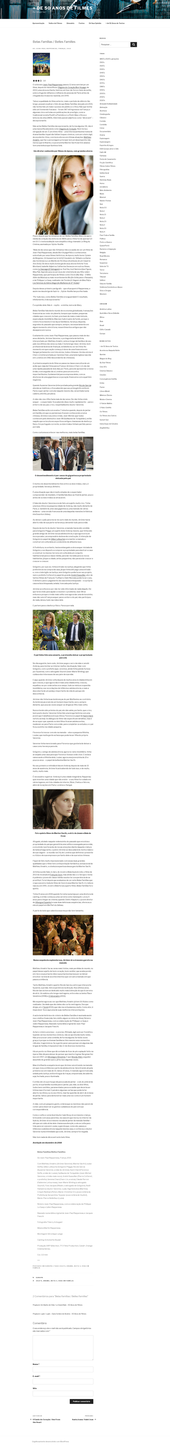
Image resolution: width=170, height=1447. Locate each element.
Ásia (101, 321)
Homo (102, 183)
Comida (103, 121)
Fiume (102, 387)
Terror (102, 270)
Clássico (103, 118)
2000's (102, 93)
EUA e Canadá (105, 329)
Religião (103, 252)
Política (102, 239)
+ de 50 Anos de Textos (115, 23)
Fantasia (103, 156)
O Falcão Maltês (106, 403)
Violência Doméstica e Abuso (111, 287)
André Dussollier (78, 575)
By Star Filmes (105, 363)
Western (103, 294)
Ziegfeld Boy (104, 428)
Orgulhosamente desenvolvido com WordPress (50, 1442)
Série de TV (104, 266)
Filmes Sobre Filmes (107, 166)
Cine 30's (103, 367)
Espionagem (104, 138)
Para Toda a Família (107, 235)
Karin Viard (88, 716)
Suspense (103, 263)
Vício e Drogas (105, 291)
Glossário (70, 23)
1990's (102, 90)
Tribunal (103, 277)
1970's (102, 83)
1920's (102, 66)
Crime (102, 128)
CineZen (103, 375)
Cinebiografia (105, 114)
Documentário (105, 131)
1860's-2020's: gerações (109, 59)
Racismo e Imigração (108, 249)
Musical (103, 197)
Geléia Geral (104, 173)
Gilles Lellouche (58, 539)
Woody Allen (76, 1057)
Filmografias (104, 169)
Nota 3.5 (103, 228)
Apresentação (38, 23)
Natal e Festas (105, 201)
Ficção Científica (106, 163)
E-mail (36, 1376)
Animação (103, 107)
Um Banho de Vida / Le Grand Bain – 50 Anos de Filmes (61, 1305)
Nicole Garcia (85, 385)
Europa (48, 1266)
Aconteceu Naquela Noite (110, 350)
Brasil (102, 325)
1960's (102, 80)
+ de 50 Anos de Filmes (63, 8)
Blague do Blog (105, 359)
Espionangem (105, 142)
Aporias (103, 354)
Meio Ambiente (106, 190)
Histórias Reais (105, 180)
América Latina (105, 309)
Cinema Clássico (106, 371)
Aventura (103, 111)
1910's (102, 62)
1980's (102, 86)
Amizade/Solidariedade (108, 104)
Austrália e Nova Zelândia (109, 313)
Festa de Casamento (108, 159)
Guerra (102, 176)
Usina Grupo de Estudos (109, 424)
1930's (102, 69)
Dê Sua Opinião (95, 23)
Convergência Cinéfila (108, 379)
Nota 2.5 (103, 221)
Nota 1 (102, 211)
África (102, 317)
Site (35, 1388)
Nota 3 (77, 1266)
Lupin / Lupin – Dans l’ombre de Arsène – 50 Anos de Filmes (63, 1314)
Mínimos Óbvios (106, 395)
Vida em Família (66, 1281)
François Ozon (56, 875)
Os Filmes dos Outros (108, 416)
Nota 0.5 (103, 208)
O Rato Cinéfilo (105, 408)
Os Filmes (103, 412)
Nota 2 (102, 218)
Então (102, 383)
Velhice (102, 280)
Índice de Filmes (55, 23)
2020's (102, 100)
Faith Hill (103, 152)
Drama (70, 1266)
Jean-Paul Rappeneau (52, 85)
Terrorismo (104, 273)
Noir (101, 204)
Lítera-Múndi (105, 391)
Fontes (82, 23)
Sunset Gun (104, 420)
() (56, 283)
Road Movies (105, 256)
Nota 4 (102, 232)
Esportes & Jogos (106, 145)
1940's (102, 73)
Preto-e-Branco (106, 242)
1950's (102, 76)
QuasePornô (104, 246)
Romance (103, 259)
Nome (36, 1364)
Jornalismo (104, 187)
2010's (62, 1266)
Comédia (103, 125)
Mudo (102, 194)
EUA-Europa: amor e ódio (109, 149)
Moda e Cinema (106, 399)
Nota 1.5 (103, 214)
